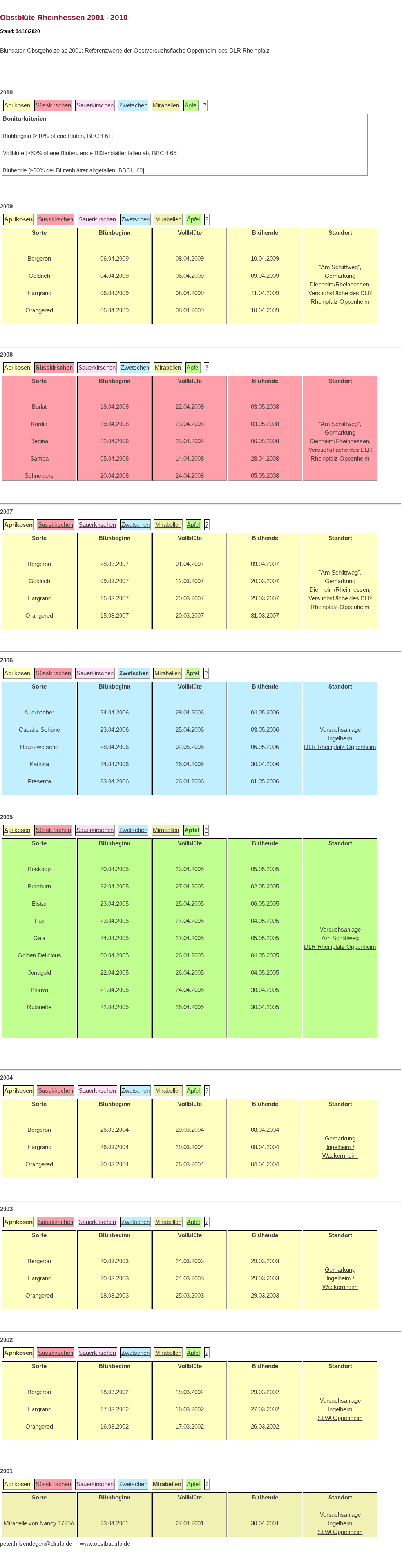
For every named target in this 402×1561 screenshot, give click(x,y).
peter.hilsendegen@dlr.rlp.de (36, 1544)
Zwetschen (133, 105)
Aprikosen (17, 105)
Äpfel (191, 105)
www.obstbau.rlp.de (105, 1544)
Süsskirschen (53, 105)
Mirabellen (166, 105)
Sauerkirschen (95, 105)
